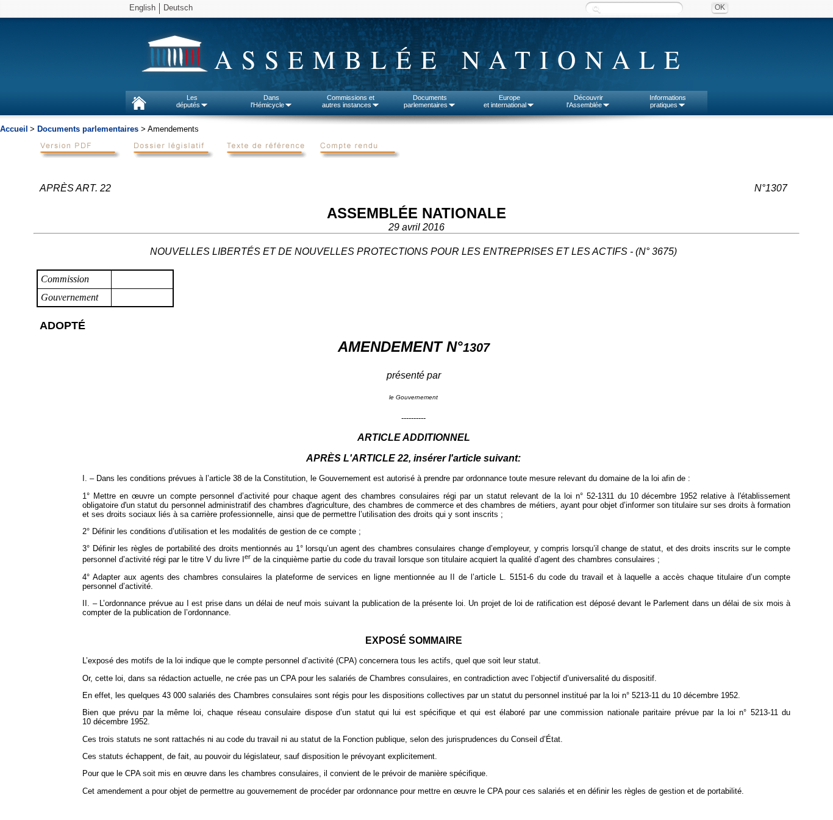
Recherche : (596, 9)
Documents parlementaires (87, 129)
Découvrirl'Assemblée (585, 101)
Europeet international (505, 101)
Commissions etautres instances (348, 101)
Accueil (14, 129)
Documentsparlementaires (426, 101)
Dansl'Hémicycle (267, 101)
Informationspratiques (667, 101)
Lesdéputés (188, 101)
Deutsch (178, 7)
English (142, 7)
